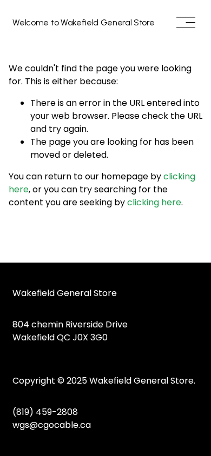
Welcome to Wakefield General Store (83, 22)
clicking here (154, 202)
